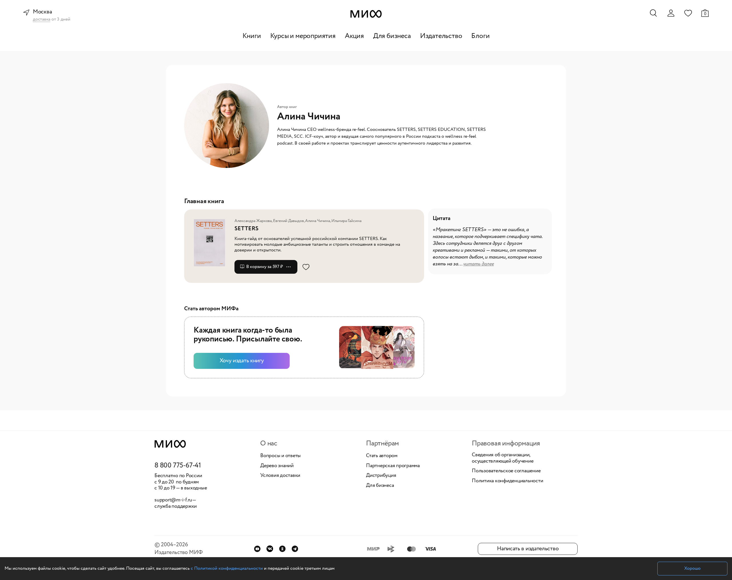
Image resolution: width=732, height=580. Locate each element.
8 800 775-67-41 (177, 465)
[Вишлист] (688, 13)
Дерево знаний (277, 466)
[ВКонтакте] (269, 548)
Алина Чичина (317, 221)
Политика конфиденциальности (507, 481)
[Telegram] (295, 548)
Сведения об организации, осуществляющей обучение (502, 458)
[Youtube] (257, 548)
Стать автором (381, 456)
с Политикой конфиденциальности (227, 568)
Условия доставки (280, 476)
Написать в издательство (527, 549)
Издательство (441, 36)
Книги (251, 36)
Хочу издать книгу (242, 361)
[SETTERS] (211, 242)
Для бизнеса (392, 36)
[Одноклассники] (282, 548)
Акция (354, 36)
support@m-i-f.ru (173, 500)
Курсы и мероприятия (303, 36)
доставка (41, 19)
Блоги (480, 36)
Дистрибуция (381, 476)
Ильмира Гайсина (346, 221)
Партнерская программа (393, 466)
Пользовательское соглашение (506, 471)
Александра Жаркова (253, 221)
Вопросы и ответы (280, 456)
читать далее (478, 264)
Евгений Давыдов (288, 221)
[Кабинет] (671, 13)
